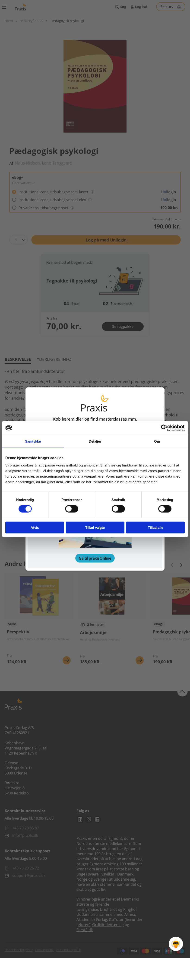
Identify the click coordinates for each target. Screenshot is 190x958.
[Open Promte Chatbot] (176, 944)
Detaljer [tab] (95, 441)
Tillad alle (155, 527)
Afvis (35, 527)
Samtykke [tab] (33, 441)
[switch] (71, 509)
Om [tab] (157, 441)
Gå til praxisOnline (95, 558)
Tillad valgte (95, 527)
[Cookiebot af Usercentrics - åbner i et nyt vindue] (164, 428)
